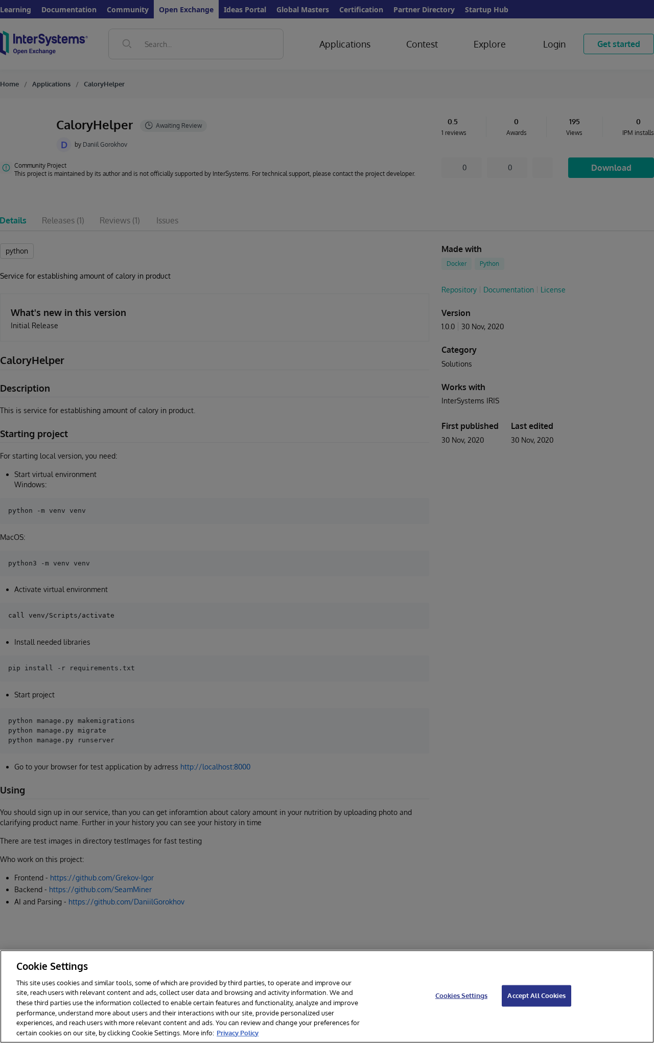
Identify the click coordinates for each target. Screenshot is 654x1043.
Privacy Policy (238, 1032)
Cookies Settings (461, 995)
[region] (327, 996)
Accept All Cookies (536, 995)
